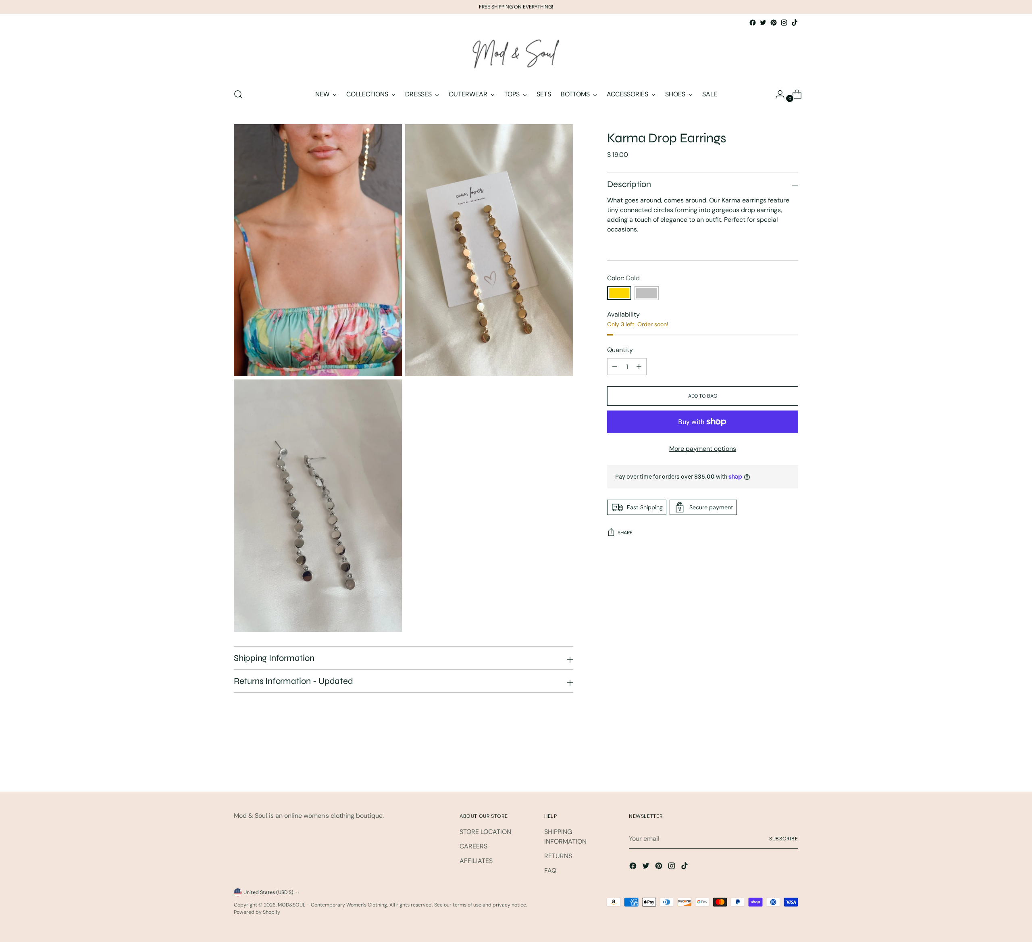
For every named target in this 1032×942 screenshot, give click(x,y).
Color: (623, 278)
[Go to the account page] (777, 94)
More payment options (702, 448)
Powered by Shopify (257, 912)
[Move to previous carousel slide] (773, 764)
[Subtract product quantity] (639, 366)
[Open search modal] (238, 94)
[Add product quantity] (615, 366)
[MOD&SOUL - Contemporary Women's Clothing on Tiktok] (794, 22)
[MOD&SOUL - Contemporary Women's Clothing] (516, 54)
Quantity (620, 350)
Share (625, 532)
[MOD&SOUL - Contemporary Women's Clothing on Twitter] (763, 22)
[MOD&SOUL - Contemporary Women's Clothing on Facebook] (752, 22)
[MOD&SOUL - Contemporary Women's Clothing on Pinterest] (773, 22)
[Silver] (647, 293)
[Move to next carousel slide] (791, 763)
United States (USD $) (268, 892)
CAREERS (473, 846)
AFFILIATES (476, 861)
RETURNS (558, 856)
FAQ (550, 870)
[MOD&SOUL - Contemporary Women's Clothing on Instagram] (784, 22)
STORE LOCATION (485, 831)
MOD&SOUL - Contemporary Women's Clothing (332, 905)
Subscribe (783, 839)
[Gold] (619, 293)
